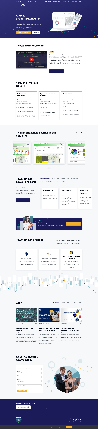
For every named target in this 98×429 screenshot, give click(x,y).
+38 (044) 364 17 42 (47, 1)
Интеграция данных (52, 5)
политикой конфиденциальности (51, 427)
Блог (68, 1)
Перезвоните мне (77, 5)
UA (36, 1)
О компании (55, 1)
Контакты (80, 1)
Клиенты (59, 1)
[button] (77, 132)
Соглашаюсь (69, 427)
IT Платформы (65, 5)
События (74, 406)
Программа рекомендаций (75, 409)
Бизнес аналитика (49, 403)
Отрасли (64, 1)
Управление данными (50, 408)
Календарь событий (74, 1)
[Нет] (96, 427)
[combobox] (18, 373)
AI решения (37, 5)
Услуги (59, 5)
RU (35, 1)
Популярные (48, 410)
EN (37, 1)
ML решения (44, 5)
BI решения (31, 5)
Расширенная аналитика (48, 405)
